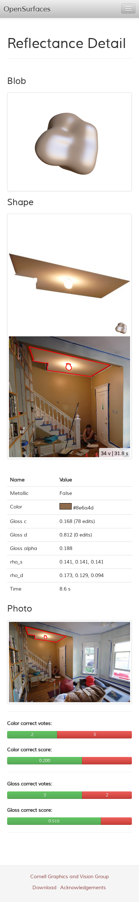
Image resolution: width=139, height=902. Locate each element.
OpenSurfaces (27, 9)
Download (44, 888)
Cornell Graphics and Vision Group (69, 877)
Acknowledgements (83, 888)
